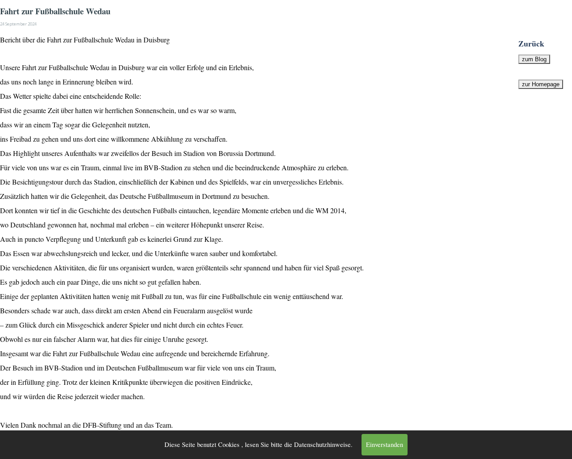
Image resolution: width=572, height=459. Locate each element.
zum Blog (534, 59)
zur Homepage (540, 84)
